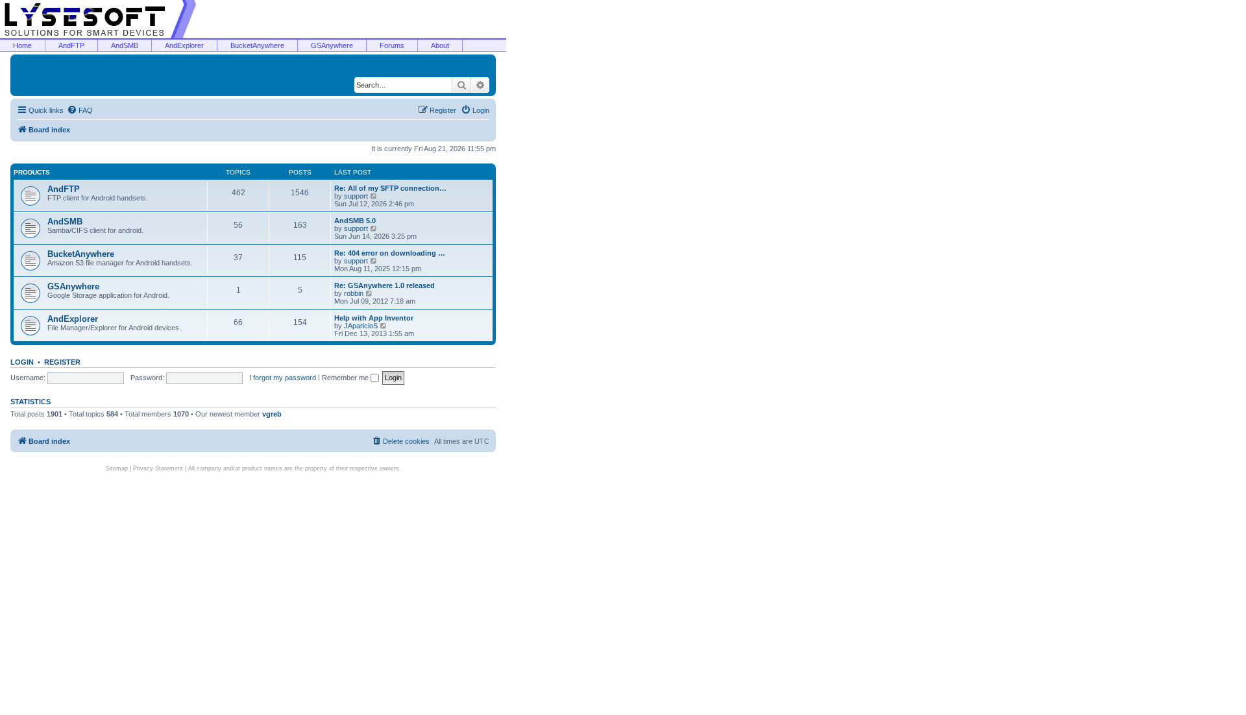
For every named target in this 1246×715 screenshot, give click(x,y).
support (356, 196)
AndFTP (71, 45)
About (440, 45)
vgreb (272, 414)
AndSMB (124, 45)
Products (32, 172)
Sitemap (117, 468)
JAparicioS (361, 326)
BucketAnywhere (257, 45)
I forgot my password (282, 378)
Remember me (346, 378)
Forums (392, 45)
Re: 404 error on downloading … (389, 253)
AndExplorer (184, 45)
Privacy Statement (158, 468)
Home (22, 45)
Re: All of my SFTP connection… (390, 188)
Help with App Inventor (373, 318)
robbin (353, 293)
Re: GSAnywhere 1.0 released (384, 285)
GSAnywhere (332, 45)
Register (62, 362)
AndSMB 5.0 (355, 220)
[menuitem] (80, 110)
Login (22, 362)
